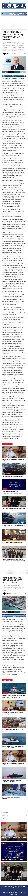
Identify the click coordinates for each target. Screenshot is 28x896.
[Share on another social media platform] (23, 72)
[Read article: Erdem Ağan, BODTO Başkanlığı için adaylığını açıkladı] (14, 452)
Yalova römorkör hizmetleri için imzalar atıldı (12, 476)
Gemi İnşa (6, 726)
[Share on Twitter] (11, 72)
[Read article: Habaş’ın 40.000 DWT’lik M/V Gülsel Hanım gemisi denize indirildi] (14, 722)
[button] (14, 25)
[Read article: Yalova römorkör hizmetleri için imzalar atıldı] (14, 469)
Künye (11, 894)
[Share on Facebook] (5, 72)
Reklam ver (5, 892)
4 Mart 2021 (14, 53)
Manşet (5, 456)
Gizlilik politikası (13, 892)
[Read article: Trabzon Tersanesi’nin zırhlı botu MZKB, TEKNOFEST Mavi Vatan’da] (14, 773)
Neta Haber (7, 53)
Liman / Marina (7, 473)
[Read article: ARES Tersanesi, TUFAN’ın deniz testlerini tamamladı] (14, 790)
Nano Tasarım (23, 886)
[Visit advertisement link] (14, 76)
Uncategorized (7, 777)
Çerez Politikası (21, 892)
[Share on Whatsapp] (17, 72)
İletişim (16, 894)
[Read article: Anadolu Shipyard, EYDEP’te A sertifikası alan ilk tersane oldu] (14, 518)
